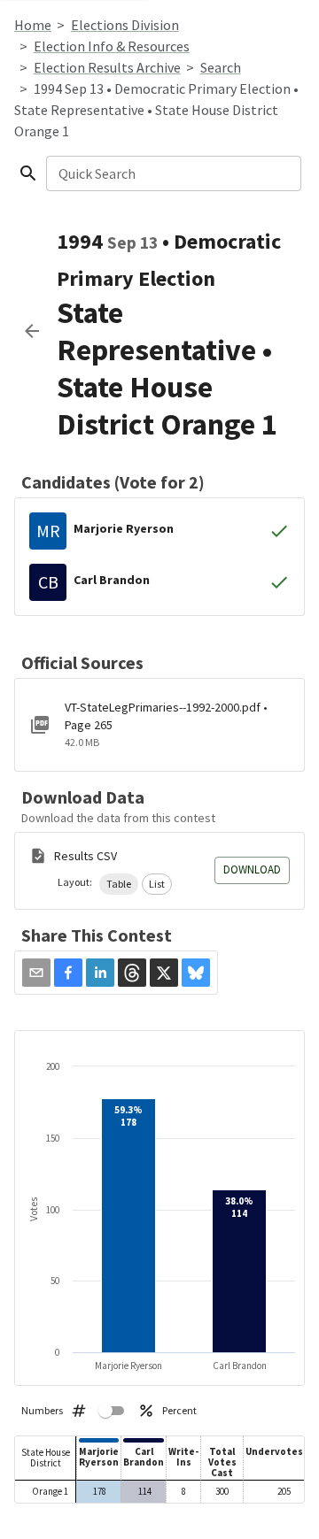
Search (220, 67)
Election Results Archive (107, 67)
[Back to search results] (32, 331)
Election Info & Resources (112, 46)
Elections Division (125, 25)
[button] (118, 884)
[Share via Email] (36, 972)
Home (32, 25)
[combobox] (172, 173)
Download (252, 869)
